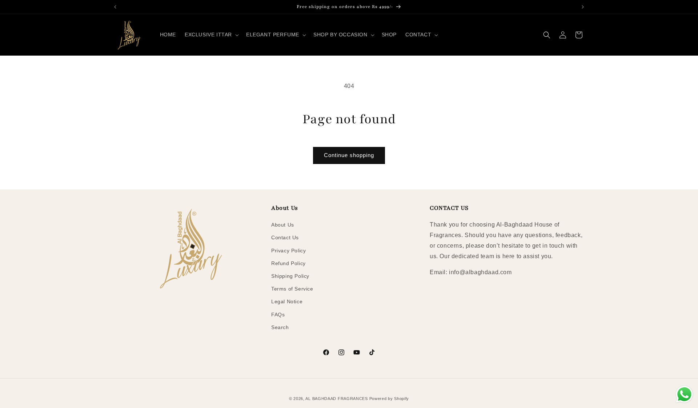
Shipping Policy (290, 276)
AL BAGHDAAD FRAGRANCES (336, 398)
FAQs (278, 314)
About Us (282, 225)
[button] (211, 34)
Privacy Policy (288, 250)
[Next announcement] (583, 7)
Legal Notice (286, 301)
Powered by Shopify (389, 398)
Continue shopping (349, 155)
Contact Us (285, 237)
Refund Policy (288, 263)
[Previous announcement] (115, 7)
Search (280, 327)
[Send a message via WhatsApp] (684, 394)
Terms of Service (292, 289)
